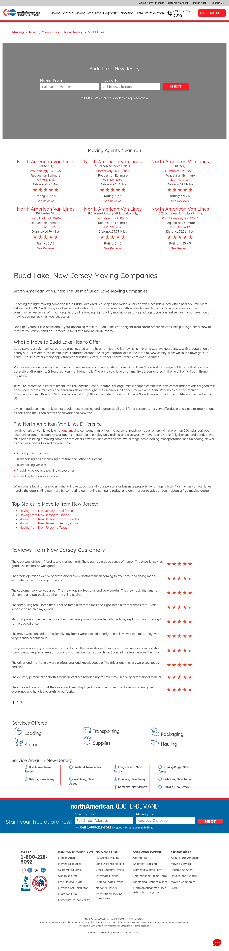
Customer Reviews (70, 869)
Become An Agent (178, 2)
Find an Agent (199, 2)
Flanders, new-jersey (132, 779)
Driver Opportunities (184, 875)
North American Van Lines (45, 161)
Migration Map (67, 894)
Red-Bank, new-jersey (177, 779)
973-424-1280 (112, 180)
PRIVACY (105, 932)
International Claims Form (150, 875)
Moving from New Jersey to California (46, 511)
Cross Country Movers (110, 869)
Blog (174, 888)
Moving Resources (88, 13)
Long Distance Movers (110, 863)
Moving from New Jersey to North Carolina (49, 519)
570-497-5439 (180, 180)
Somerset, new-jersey (132, 787)
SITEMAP (92, 932)
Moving (18, 32)
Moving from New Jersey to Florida (44, 515)
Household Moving (107, 857)
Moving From (51, 80)
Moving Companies (44, 32)
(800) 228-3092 (183, 13)
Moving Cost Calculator (73, 888)
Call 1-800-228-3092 (94, 98)
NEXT (176, 86)
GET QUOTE (212, 13)
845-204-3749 (180, 227)
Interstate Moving (107, 875)
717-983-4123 (46, 180)
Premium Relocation (149, 13)
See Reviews (45, 201)
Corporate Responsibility (74, 900)
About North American (151, 2)
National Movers (106, 888)
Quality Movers (67, 875)
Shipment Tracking (145, 863)
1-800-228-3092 (34, 857)
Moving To (109, 80)
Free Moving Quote (70, 882)
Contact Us (217, 2)
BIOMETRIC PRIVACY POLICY (127, 932)
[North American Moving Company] (22, 18)
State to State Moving (110, 882)
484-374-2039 (113, 227)
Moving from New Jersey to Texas (43, 527)
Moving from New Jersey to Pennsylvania (48, 523)
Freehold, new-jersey (87, 767)
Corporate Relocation (118, 13)
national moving (68, 430)
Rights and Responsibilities (150, 882)
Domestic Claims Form (147, 869)
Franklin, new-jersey (176, 787)
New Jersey (73, 32)
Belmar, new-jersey (41, 779)
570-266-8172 (45, 227)
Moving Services (61, 13)
